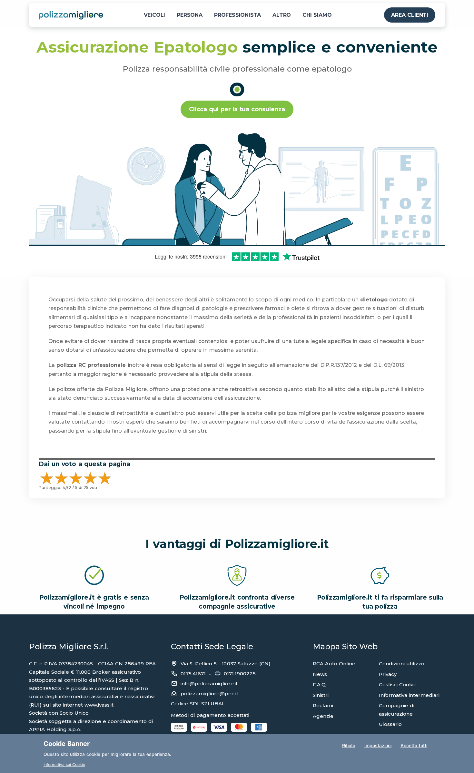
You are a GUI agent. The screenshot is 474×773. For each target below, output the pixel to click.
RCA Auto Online (334, 663)
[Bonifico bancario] (179, 727)
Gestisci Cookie (398, 684)
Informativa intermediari (409, 695)
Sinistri (321, 695)
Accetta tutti (413, 745)
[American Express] (259, 727)
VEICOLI (154, 15)
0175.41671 (193, 673)
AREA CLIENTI (409, 15)
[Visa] (219, 727)
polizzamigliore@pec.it (209, 693)
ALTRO (281, 15)
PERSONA (189, 15)
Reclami (323, 705)
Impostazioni (377, 745)
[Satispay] (199, 727)
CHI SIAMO (316, 15)
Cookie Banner (67, 744)
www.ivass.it (99, 705)
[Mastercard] (239, 727)
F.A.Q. (320, 684)
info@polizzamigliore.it (209, 683)
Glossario (390, 724)
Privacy (388, 674)
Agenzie (323, 716)
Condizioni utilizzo (401, 663)
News (320, 674)
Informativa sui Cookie (64, 764)
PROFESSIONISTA (237, 15)
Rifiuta (348, 745)
